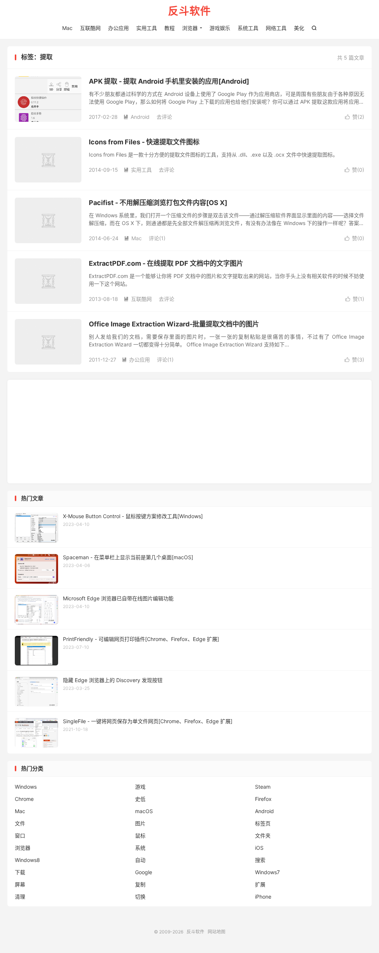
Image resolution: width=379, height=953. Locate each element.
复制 (140, 884)
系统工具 (248, 28)
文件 (20, 823)
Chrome (24, 799)
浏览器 (190, 28)
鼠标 (140, 835)
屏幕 (20, 884)
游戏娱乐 (219, 28)
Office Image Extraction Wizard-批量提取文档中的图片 (174, 324)
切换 (140, 896)
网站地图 (216, 931)
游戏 (140, 786)
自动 (140, 860)
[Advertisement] (189, 431)
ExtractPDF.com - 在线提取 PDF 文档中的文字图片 (166, 263)
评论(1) (157, 238)
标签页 (263, 823)
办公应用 (118, 28)
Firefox (263, 799)
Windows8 (27, 860)
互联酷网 (90, 28)
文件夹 (263, 835)
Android (136, 117)
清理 (20, 896)
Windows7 (267, 872)
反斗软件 (189, 11)
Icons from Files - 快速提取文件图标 (144, 142)
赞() (354, 117)
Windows (26, 786)
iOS (259, 848)
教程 (169, 28)
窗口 (20, 835)
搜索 (260, 860)
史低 (140, 799)
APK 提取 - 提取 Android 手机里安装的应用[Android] (169, 81)
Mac (67, 28)
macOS (144, 811)
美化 (299, 28)
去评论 (164, 117)
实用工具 (146, 28)
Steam (263, 786)
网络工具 (276, 28)
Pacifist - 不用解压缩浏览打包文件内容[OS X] (158, 203)
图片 (140, 823)
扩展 (260, 884)
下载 (20, 872)
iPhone (263, 896)
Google (143, 872)
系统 (140, 848)
